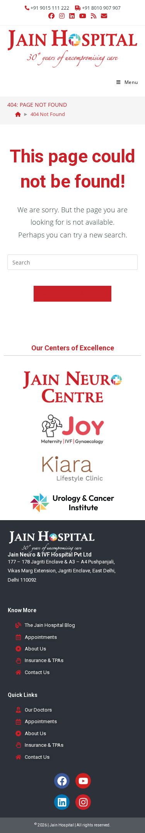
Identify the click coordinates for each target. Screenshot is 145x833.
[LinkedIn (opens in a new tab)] (72, 15)
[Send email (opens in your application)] (103, 15)
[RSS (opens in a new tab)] (94, 15)
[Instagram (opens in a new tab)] (62, 15)
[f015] (18, 114)
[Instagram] (83, 802)
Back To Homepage (73, 293)
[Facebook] (62, 781)
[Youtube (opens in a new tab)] (83, 15)
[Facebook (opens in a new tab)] (51, 15)
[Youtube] (83, 781)
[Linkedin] (62, 802)
